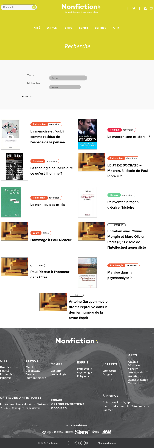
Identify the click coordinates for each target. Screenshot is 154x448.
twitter (134, 8)
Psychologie (116, 265)
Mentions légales (107, 443)
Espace (52, 27)
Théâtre (133, 369)
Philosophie (39, 124)
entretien (118, 224)
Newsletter (151, 8)
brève (46, 232)
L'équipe (125, 402)
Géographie (33, 370)
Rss (145, 8)
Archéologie (58, 374)
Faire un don (139, 406)
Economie (6, 374)
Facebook (70, 443)
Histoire (114, 195)
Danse (132, 383)
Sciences (12, 367)
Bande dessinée (138, 379)
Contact (107, 410)
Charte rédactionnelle (116, 406)
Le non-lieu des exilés (47, 205)
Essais (56, 400)
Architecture (136, 376)
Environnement (36, 378)
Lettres (100, 27)
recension (54, 124)
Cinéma (133, 361)
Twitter (75, 443)
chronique (131, 158)
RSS (80, 443)
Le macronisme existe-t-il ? (128, 137)
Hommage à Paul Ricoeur (51, 240)
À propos (111, 395)
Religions (38, 161)
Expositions (32, 408)
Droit (3, 367)
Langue (107, 374)
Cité (37, 27)
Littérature (109, 370)
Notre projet (110, 402)
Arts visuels (135, 372)
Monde (30, 367)
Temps (67, 27)
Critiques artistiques (21, 398)
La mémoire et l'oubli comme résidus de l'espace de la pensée (47, 136)
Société (4, 370)
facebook (128, 8)
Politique (114, 129)
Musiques (134, 365)
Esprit (83, 27)
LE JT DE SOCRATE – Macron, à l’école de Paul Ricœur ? (127, 170)
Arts (116, 27)
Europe (30, 374)
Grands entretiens (67, 404)
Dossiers (59, 408)
